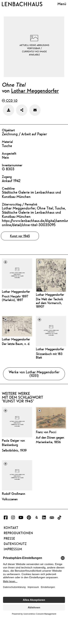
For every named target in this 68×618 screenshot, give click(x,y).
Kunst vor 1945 (20, 236)
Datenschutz (15, 544)
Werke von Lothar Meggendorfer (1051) (34, 374)
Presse (9, 538)
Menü (61, 3)
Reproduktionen (18, 533)
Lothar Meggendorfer (35, 90)
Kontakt (11, 527)
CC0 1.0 (11, 101)
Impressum (13, 549)
